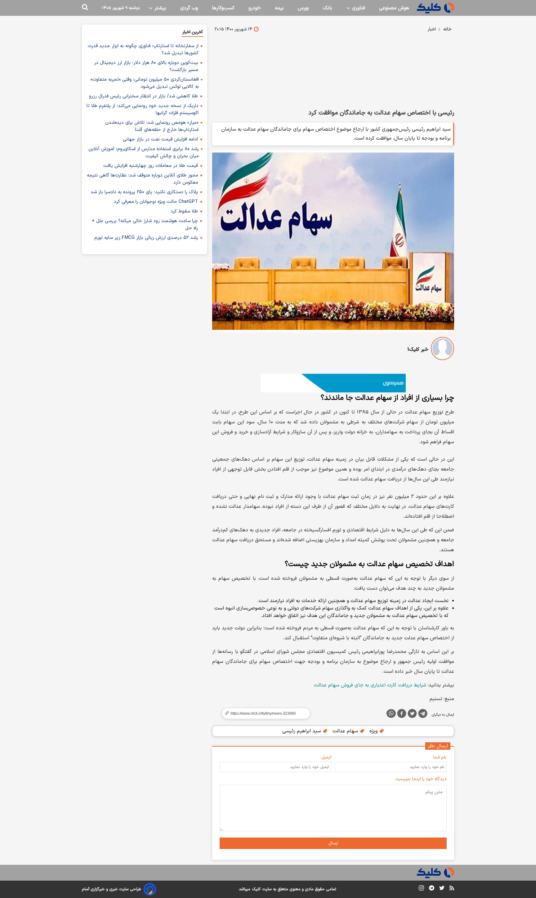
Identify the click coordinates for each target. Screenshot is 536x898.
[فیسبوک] (401, 715)
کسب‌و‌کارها (223, 8)
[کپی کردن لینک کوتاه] (263, 713)
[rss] (451, 889)
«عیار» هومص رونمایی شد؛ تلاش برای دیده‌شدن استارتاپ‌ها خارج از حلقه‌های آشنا (152, 126)
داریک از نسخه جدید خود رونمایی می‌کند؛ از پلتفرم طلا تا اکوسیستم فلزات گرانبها (143, 109)
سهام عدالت (346, 731)
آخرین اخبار (192, 32)
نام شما (440, 757)
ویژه (374, 731)
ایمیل (326, 757)
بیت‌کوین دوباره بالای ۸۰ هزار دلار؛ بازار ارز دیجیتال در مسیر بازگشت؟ (146, 66)
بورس (303, 8)
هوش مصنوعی (394, 8)
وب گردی (189, 8)
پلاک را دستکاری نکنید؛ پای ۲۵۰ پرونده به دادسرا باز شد (144, 192)
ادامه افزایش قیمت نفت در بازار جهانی (160, 139)
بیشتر (159, 8)
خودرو (254, 8)
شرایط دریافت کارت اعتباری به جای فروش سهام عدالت (370, 685)
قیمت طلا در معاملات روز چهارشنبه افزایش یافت (150, 165)
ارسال (333, 843)
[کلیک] (435, 7)
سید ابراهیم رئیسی (302, 731)
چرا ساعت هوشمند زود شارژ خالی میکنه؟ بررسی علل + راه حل (145, 224)
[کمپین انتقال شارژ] (333, 383)
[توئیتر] (412, 715)
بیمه (279, 8)
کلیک (256, 889)
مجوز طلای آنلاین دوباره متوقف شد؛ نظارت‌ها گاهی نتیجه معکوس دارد (142, 179)
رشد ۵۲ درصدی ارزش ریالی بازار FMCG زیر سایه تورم (146, 237)
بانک (327, 8)
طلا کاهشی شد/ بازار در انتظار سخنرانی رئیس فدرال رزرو (143, 96)
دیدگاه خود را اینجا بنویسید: (421, 779)
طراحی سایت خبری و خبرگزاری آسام (111, 889)
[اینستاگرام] (421, 889)
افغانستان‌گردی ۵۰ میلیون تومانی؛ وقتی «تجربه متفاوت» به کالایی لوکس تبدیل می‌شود (145, 83)
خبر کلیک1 (417, 349)
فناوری (358, 8)
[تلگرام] (422, 715)
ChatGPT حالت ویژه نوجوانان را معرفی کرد (156, 201)
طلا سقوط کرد (184, 211)
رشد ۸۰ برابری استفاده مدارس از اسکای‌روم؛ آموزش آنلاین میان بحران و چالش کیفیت (143, 152)
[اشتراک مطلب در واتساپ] (391, 713)
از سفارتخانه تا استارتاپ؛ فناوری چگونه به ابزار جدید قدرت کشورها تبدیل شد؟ (143, 49)
